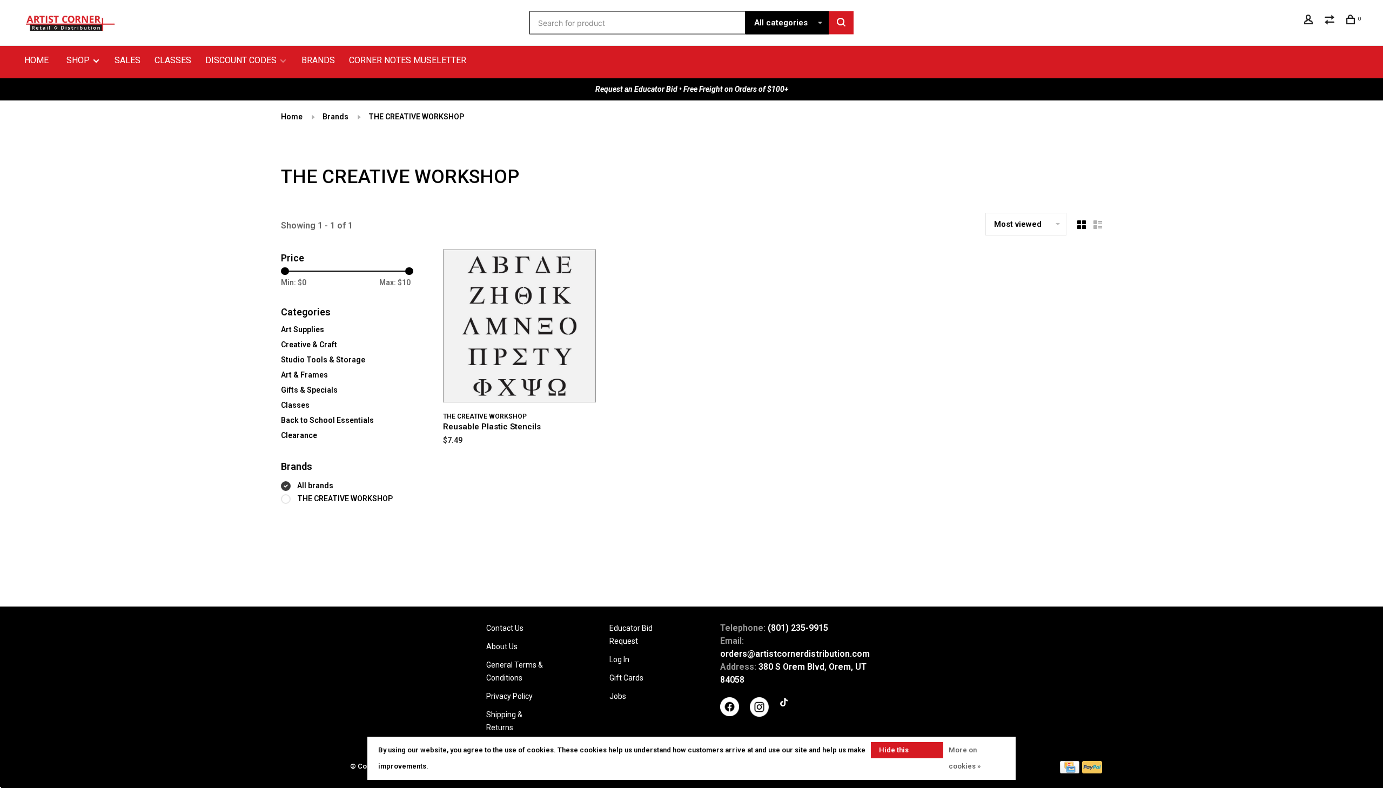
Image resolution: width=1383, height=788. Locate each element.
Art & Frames (304, 375)
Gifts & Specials (309, 390)
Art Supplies (302, 329)
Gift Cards (626, 677)
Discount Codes (241, 60)
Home (36, 60)
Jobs (617, 696)
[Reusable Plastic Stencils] (519, 328)
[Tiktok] (784, 703)
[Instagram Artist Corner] (759, 714)
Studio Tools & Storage (323, 359)
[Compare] (1331, 21)
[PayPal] (1092, 770)
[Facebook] (729, 713)
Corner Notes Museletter (407, 60)
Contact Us (504, 628)
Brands (318, 60)
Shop (79, 60)
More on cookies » (965, 758)
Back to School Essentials (327, 420)
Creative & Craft (309, 344)
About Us (502, 646)
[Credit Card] (1069, 770)
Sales (127, 60)
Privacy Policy (509, 696)
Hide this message (894, 752)
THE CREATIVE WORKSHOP (416, 116)
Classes (173, 60)
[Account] (1310, 21)
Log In (619, 659)
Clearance (299, 435)
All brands (315, 485)
